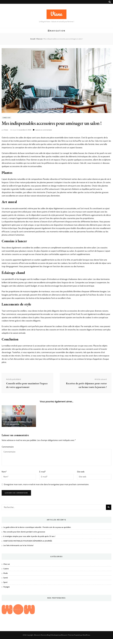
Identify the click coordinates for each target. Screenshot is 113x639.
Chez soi (6, 117)
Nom (4, 472)
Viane (6, 130)
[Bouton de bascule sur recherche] (110, 2)
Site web (80, 472)
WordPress (86, 635)
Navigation (57, 31)
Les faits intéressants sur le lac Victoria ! (18, 545)
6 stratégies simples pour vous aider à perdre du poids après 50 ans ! (29, 536)
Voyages (6, 587)
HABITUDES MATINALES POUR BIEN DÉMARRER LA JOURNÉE (27, 541)
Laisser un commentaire (43, 130)
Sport (5, 582)
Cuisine (6, 569)
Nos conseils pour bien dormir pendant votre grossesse (24, 532)
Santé (5, 578)
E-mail (42, 472)
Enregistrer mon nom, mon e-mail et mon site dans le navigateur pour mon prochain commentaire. (46, 484)
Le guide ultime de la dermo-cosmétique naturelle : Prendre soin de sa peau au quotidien (37, 527)
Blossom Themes (67, 635)
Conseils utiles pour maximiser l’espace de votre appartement (17, 423)
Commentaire (8, 447)
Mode (5, 573)
